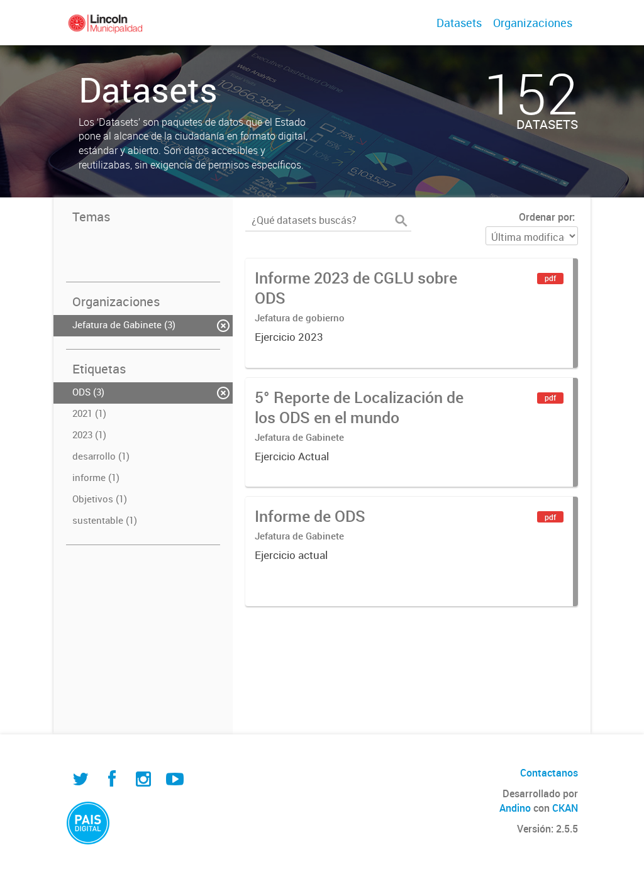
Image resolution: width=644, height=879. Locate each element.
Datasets (459, 22)
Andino (515, 808)
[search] (401, 220)
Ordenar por (545, 217)
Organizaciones (532, 22)
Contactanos (549, 773)
